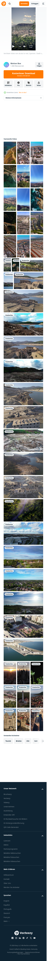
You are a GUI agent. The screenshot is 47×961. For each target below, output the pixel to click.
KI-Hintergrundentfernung (14, 943)
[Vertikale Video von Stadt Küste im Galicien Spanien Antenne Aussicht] (23, 793)
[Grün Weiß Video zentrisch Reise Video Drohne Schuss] (23, 584)
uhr (27, 861)
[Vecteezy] (3, 3)
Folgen (39, 66)
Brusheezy (8, 914)
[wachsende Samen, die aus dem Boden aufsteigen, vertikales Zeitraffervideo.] (10, 770)
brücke (18, 861)
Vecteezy (7, 919)
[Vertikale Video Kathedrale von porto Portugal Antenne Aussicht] (10, 817)
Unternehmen (9, 927)
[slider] (20, 46)
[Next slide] (38, 861)
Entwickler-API (9, 935)
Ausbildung (8, 931)
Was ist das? (23, 92)
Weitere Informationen (13, 98)
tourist (8, 861)
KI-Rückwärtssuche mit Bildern (15, 939)
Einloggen (34, 4)
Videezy (6, 923)
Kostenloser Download (23, 74)
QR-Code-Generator (11, 947)
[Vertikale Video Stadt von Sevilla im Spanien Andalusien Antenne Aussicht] (23, 770)
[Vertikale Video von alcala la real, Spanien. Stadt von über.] (20, 311)
